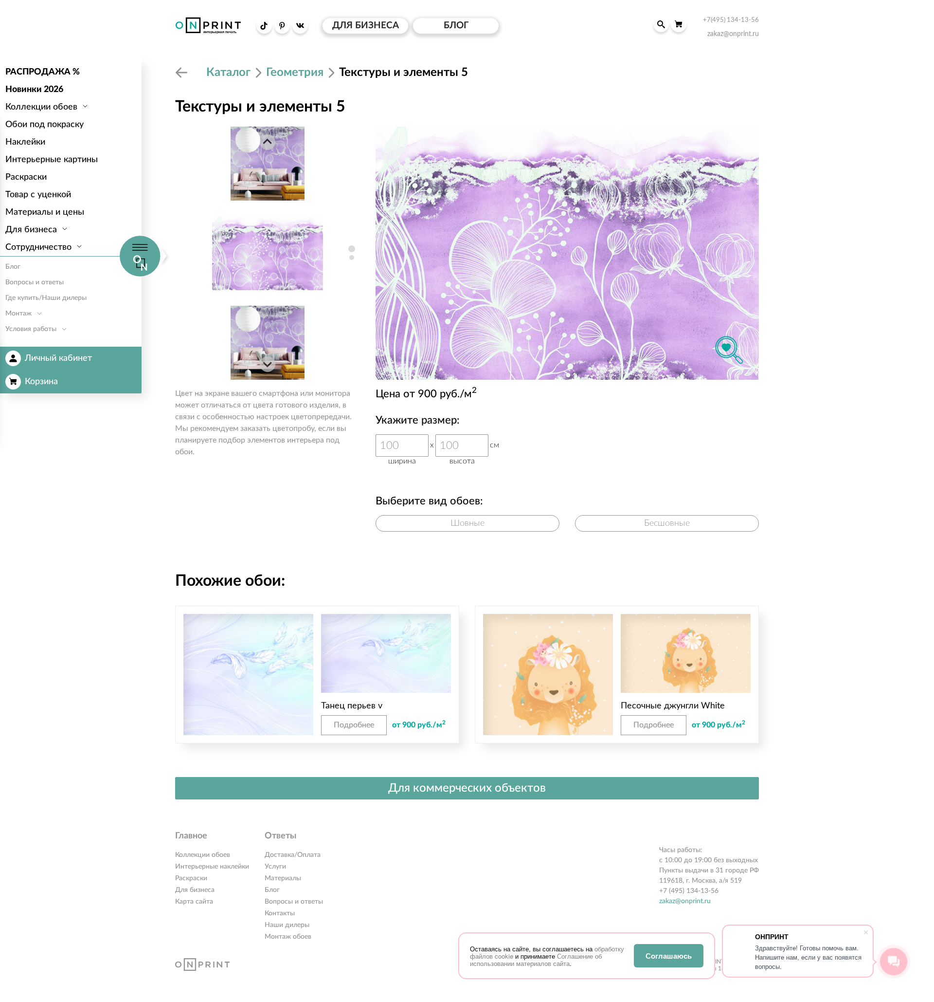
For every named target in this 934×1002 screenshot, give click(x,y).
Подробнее (354, 725)
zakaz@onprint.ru (685, 901)
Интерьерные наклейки (212, 866)
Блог (272, 890)
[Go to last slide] (267, 142)
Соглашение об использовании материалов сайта (536, 959)
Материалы (283, 878)
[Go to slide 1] (351, 248)
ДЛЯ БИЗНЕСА (365, 25)
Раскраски (191, 878)
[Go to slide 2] (351, 257)
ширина (402, 461)
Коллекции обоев (202, 855)
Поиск (661, 24)
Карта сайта (194, 901)
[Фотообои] (183, 72)
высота (462, 461)
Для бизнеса (195, 890)
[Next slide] (267, 364)
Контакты (280, 913)
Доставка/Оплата (293, 855)
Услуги (275, 866)
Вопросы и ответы (294, 901)
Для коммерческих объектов (467, 788)
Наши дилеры (287, 925)
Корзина (41, 381)
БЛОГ (456, 25)
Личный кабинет (58, 358)
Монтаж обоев (288, 936)
